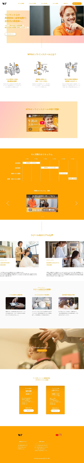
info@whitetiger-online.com (42, 445)
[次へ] (76, 203)
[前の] (8, 203)
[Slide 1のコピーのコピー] (43, 216)
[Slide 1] (40, 216)
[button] (42, 350)
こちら (26, 445)
